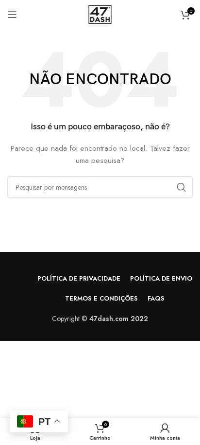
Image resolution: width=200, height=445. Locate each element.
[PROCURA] (181, 187)
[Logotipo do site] (100, 13)
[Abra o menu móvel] (12, 14)
